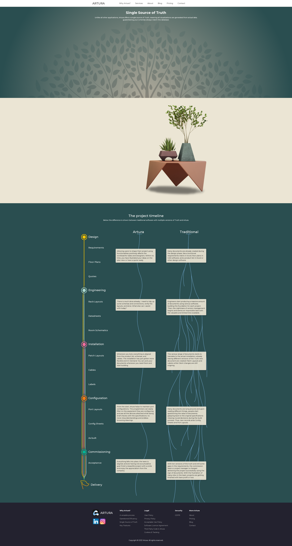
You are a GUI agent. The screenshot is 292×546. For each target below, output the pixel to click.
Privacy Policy (149, 519)
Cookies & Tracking (151, 532)
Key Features (125, 525)
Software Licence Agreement (156, 525)
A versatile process (127, 515)
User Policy (148, 515)
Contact (181, 3)
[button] (125, 3)
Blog (160, 3)
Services (139, 3)
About (150, 3)
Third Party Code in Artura (154, 529)
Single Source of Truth (128, 522)
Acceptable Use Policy (153, 522)
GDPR (177, 515)
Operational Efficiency (128, 519)
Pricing (170, 3)
